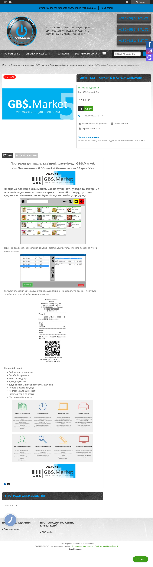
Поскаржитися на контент (83, 546)
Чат (143, 559)
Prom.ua (90, 544)
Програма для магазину (22, 65)
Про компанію (11, 54)
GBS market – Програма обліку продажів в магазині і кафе (64, 65)
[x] (8, 484)
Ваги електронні (11, 529)
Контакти (63, 54)
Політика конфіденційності (106, 546)
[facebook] (5, 484)
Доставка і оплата (86, 54)
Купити (88, 109)
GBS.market (47, 532)
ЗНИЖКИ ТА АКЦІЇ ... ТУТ (39, 54)
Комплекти (107, 8)
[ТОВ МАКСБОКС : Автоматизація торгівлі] (21, 30)
